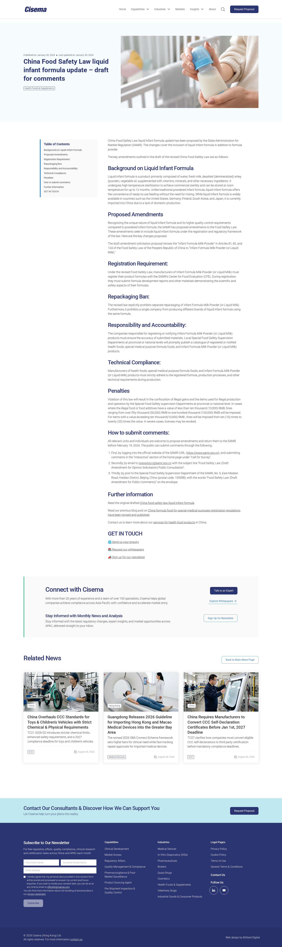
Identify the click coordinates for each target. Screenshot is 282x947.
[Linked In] (213, 890)
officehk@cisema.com (58, 887)
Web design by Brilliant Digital (243, 937)
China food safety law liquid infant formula (167, 503)
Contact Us (218, 875)
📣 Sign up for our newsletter (126, 557)
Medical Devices (117, 757)
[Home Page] (36, 9)
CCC (31, 752)
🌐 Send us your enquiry (123, 542)
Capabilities (138, 9)
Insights (194, 9)
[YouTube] (224, 890)
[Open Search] (222, 9)
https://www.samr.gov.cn (202, 452)
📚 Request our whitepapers (126, 549)
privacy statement (36, 894)
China (31, 705)
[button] (140, 9)
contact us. (76, 939)
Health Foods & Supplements (39, 88)
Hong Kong (114, 705)
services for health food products (174, 522)
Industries (160, 9)
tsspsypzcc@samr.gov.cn (155, 463)
